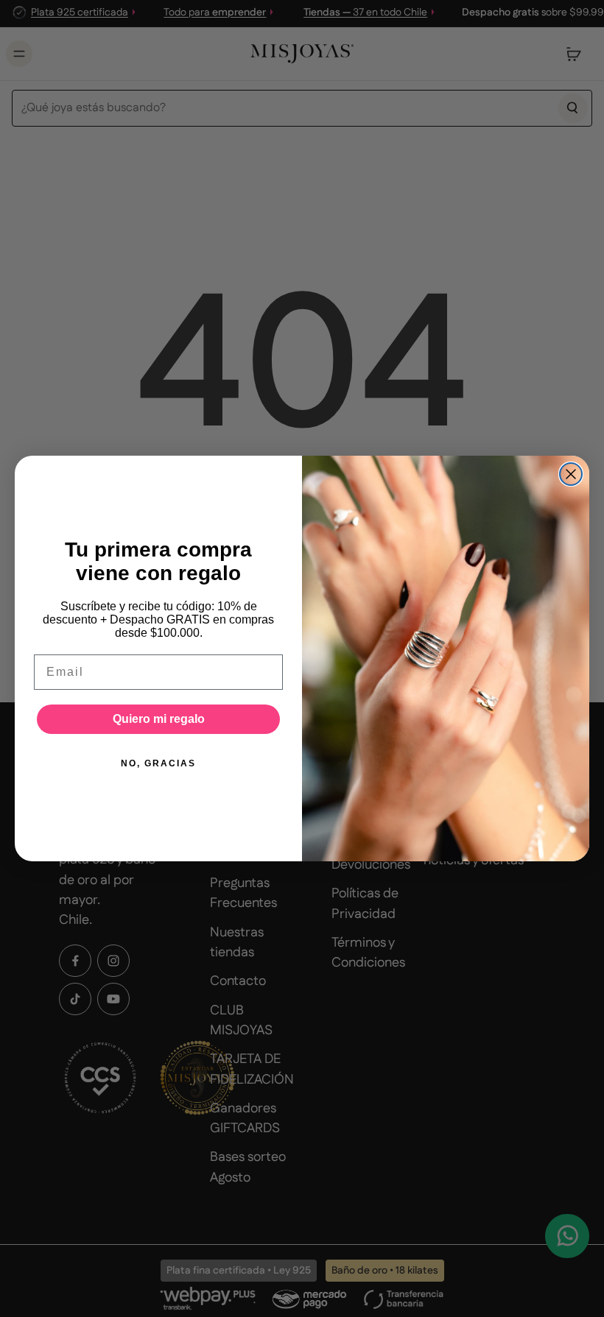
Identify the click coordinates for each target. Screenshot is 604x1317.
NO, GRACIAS (158, 763)
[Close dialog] (571, 474)
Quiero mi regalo (159, 719)
